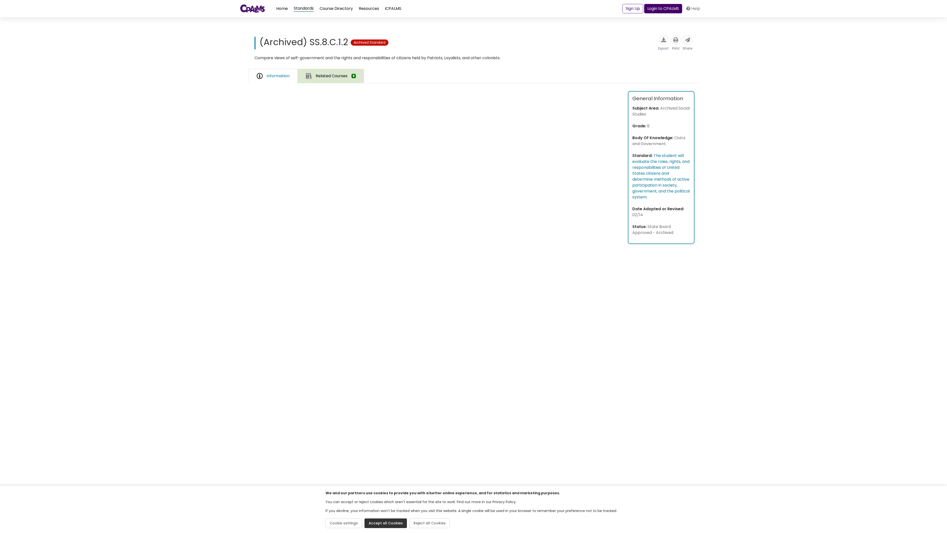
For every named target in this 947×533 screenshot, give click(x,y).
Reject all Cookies (430, 523)
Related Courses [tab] (335, 76)
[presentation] (331, 76)
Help (695, 8)
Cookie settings (344, 523)
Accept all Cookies (386, 523)
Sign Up (633, 8)
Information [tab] (278, 76)
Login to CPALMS (663, 8)
